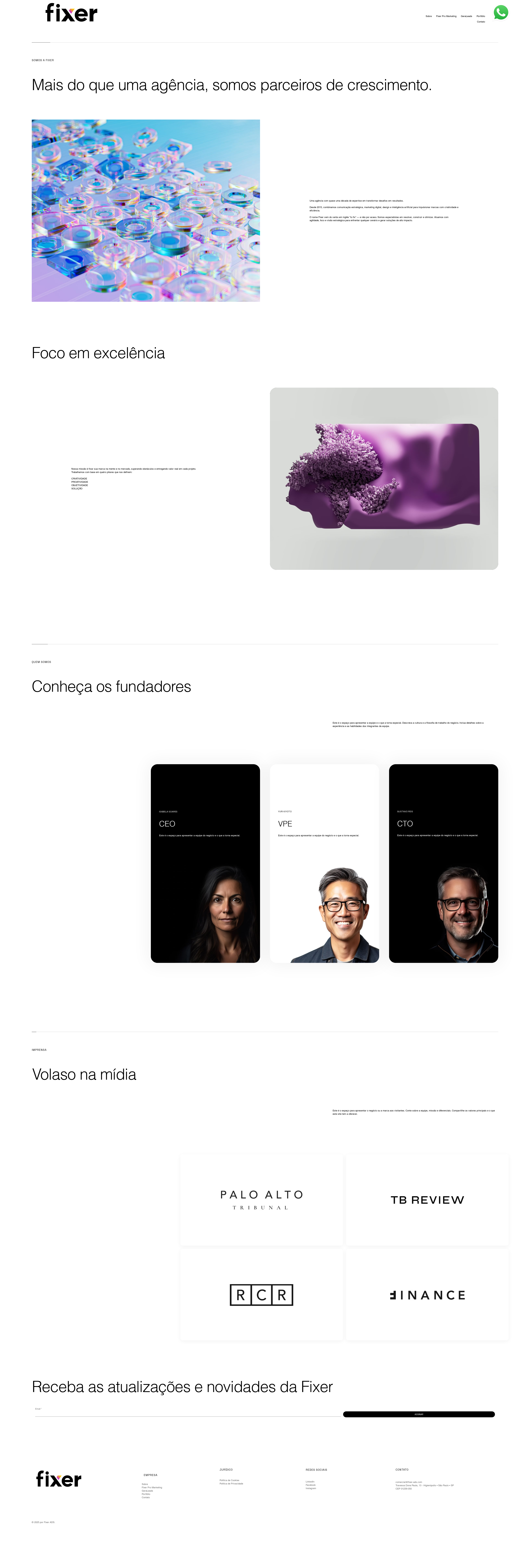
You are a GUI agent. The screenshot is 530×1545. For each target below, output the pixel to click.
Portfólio (146, 1494)
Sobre (145, 1484)
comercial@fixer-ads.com (409, 1482)
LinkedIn (310, 1481)
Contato (146, 1497)
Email (38, 1409)
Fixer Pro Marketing (152, 1487)
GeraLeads (147, 1490)
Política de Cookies (229, 1480)
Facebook (311, 1485)
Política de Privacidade (231, 1483)
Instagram (311, 1488)
